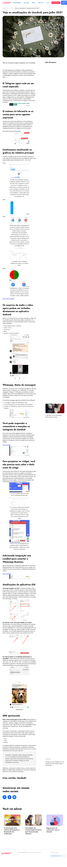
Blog (12, 8)
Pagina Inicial (6, 8)
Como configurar (7, 574)
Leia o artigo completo (8, 299)
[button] (16, 3)
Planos (33, 2)
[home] (7, 3)
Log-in (47, 2)
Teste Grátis (56, 2)
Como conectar (6, 445)
